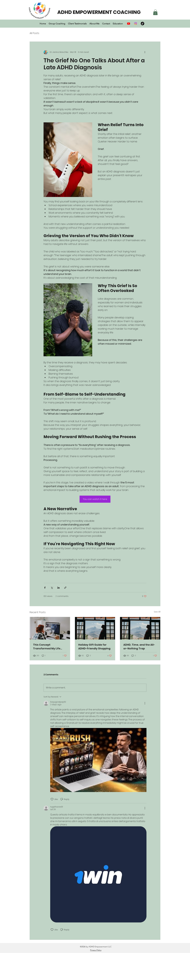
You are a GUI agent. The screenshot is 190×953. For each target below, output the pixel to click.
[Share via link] (65, 587)
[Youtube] (128, 23)
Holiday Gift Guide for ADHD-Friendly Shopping (94, 646)
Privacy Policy (95, 950)
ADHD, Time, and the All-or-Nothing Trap (139, 646)
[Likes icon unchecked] (52, 799)
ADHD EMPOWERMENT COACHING (99, 12)
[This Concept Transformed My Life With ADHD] (50, 628)
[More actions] (144, 52)
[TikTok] (142, 23)
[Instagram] (135, 23)
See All (157, 611)
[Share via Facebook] (45, 587)
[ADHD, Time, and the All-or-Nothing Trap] (140, 628)
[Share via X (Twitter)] (51, 587)
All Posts (34, 33)
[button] (155, 12)
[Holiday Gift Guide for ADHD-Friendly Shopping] (95, 628)
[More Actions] (144, 703)
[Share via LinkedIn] (58, 587)
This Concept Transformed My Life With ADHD (46, 646)
